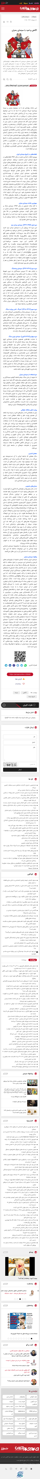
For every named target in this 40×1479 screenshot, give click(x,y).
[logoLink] (29, 8)
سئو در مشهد (9, 1406)
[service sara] (31, 3)
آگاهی (24, 693)
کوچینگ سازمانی (8, 1423)
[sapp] (32, 1469)
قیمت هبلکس (21, 1428)
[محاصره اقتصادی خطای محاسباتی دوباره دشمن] (34, 1293)
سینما (16, 693)
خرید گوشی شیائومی (34, 1403)
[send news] (8, 22)
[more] (5, 1074)
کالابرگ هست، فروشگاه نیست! (18, 1097)
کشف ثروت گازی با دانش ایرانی (21, 1375)
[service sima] (26, 3)
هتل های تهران (33, 1419)
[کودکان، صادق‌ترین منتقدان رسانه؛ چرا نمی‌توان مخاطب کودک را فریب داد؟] (31, 1083)
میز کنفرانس (9, 1433)
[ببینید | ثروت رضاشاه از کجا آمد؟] (20, 1266)
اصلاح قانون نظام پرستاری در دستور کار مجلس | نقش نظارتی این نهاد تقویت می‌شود (16, 1355)
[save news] (11, 22)
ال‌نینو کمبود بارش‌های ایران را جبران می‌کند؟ (18, 1381)
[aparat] (27, 1469)
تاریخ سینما (32, 697)
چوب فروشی (33, 1397)
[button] (25, 1299)
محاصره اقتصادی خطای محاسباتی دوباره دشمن (17, 1291)
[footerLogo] (26, 1448)
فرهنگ (34, 17)
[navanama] (36, 3)
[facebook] (14, 665)
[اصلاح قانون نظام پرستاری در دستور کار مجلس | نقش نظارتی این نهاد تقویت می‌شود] (33, 1353)
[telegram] (21, 665)
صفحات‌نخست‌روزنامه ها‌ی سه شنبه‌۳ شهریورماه (24, 1334)
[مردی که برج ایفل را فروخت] (31, 1103)
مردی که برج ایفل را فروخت (19, 1102)
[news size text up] (4, 79)
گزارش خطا (18, 679)
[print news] (4, 22)
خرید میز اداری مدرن (33, 1434)
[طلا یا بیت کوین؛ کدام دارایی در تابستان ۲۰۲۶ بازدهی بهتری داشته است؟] (31, 1112)
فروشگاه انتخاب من (9, 1412)
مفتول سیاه (22, 1423)
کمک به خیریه (21, 1419)
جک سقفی (10, 1428)
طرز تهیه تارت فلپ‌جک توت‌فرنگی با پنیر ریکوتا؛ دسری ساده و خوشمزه (19, 952)
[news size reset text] (7, 79)
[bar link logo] (4, 3)
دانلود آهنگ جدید (20, 1406)
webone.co (21, 1411)
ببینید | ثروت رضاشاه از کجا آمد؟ (27, 1278)
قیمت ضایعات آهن (33, 1424)
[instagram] (12, 1469)
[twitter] (18, 665)
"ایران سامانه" (27, 1464)
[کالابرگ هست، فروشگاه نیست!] (31, 1093)
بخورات (11, 1402)
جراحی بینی (10, 1397)
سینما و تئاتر (25, 17)
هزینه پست (21, 1402)
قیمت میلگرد (21, 1433)
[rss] (7, 1469)
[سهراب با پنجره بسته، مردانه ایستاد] (33, 1363)
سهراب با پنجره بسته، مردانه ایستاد (20, 1366)
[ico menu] (3, 8)
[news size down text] (11, 79)
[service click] (20, 3)
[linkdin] (10, 665)
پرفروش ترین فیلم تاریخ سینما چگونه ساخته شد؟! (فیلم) (20, 718)
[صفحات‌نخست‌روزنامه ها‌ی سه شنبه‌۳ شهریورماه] (20, 1321)
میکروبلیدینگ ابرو (8, 1419)
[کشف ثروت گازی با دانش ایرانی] (33, 1372)
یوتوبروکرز (22, 1397)
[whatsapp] (25, 665)
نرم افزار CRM (33, 1411)
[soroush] (6, 665)
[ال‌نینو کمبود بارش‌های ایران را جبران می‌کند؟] (33, 1382)
